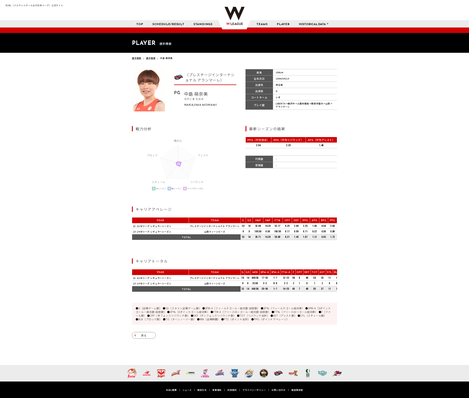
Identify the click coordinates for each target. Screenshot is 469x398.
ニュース (187, 389)
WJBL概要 (171, 389)
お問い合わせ (279, 389)
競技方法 (202, 389)
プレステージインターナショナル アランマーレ (215, 226)
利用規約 (232, 389)
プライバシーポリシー (254, 389)
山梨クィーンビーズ (214, 231)
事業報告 (217, 389)
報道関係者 (297, 389)
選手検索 (136, 58)
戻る (144, 335)
